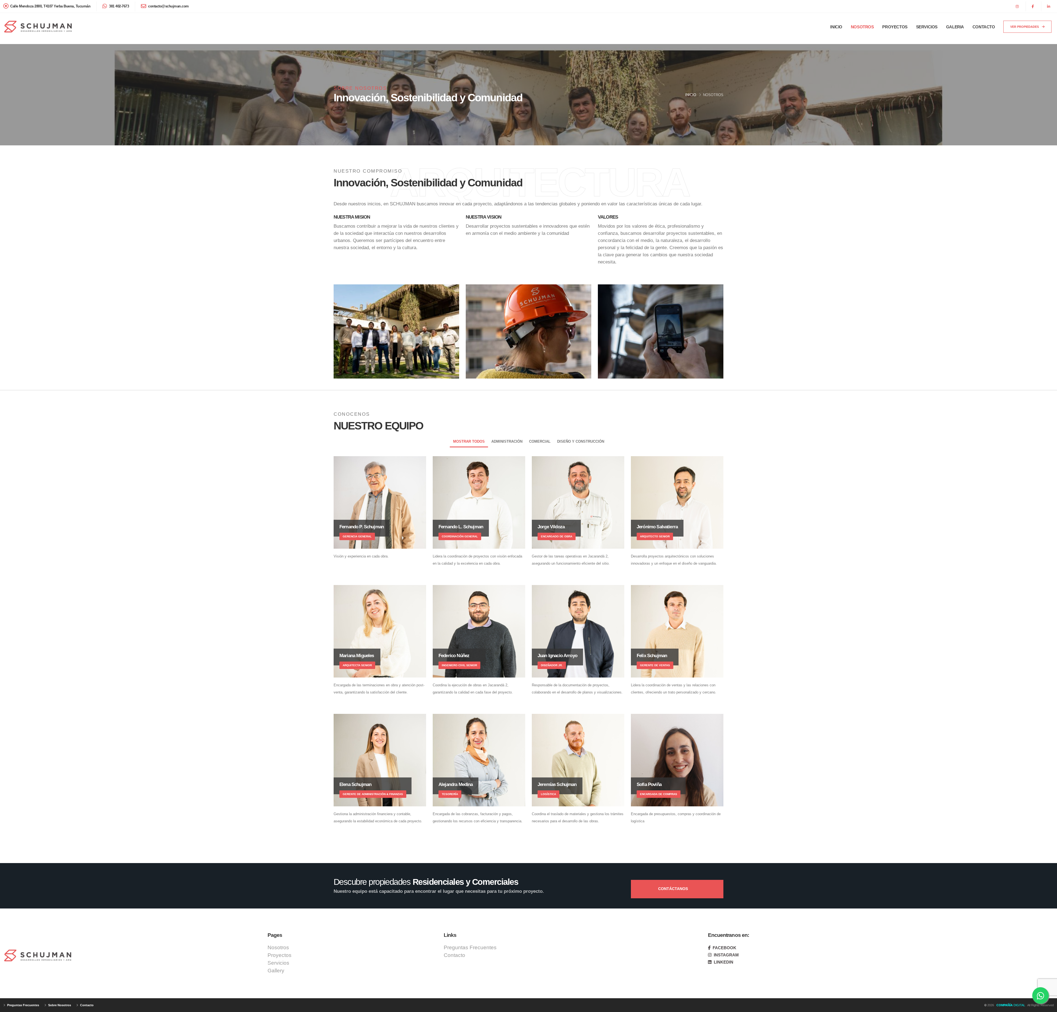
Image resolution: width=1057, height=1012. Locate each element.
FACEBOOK (724, 947)
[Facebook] (1033, 6)
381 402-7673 (118, 6)
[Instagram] (1018, 6)
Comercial (540, 441)
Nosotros (862, 27)
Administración (506, 441)
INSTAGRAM (726, 955)
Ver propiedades (1025, 26)
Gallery (276, 970)
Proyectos (894, 27)
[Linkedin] (1049, 6)
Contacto (983, 27)
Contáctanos (673, 888)
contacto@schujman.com (168, 6)
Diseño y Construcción (580, 441)
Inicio (836, 27)
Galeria (955, 27)
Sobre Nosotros (59, 1005)
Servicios (927, 27)
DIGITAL (1011, 1005)
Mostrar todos (469, 441)
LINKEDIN (723, 962)
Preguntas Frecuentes (470, 947)
